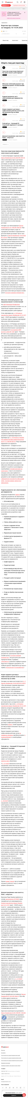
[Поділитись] (16, 34)
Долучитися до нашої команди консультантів (12, 1060)
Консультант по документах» (15, 667)
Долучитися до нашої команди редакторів (11, 1058)
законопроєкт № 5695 (12, 899)
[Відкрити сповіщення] (21, 2)
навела (17, 494)
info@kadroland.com (6, 1081)
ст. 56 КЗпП (4, 801)
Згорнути (5, 144)
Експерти (3, 1052)
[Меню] (2, 2)
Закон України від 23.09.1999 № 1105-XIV (13, 1013)
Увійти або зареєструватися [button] (13, 18)
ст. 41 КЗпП (18, 979)
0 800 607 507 (10, 1071)
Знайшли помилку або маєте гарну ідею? (10, 1065)
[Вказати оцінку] (19, 68)
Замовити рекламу (5, 1063)
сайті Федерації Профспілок (11, 304)
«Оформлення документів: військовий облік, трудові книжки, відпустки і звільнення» (12, 481)
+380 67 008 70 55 (5, 1073)
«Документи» (5, 661)
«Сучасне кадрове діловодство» (14, 292)
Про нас (3, 1050)
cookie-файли (18, 1092)
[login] (24, 2)
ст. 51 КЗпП (5, 763)
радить (10, 724)
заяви (7, 881)
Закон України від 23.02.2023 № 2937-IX (13, 158)
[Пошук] (17, 2)
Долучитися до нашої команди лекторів (10, 1055)
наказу (12, 881)
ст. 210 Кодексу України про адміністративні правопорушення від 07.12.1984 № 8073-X (12, 439)
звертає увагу (5, 761)
